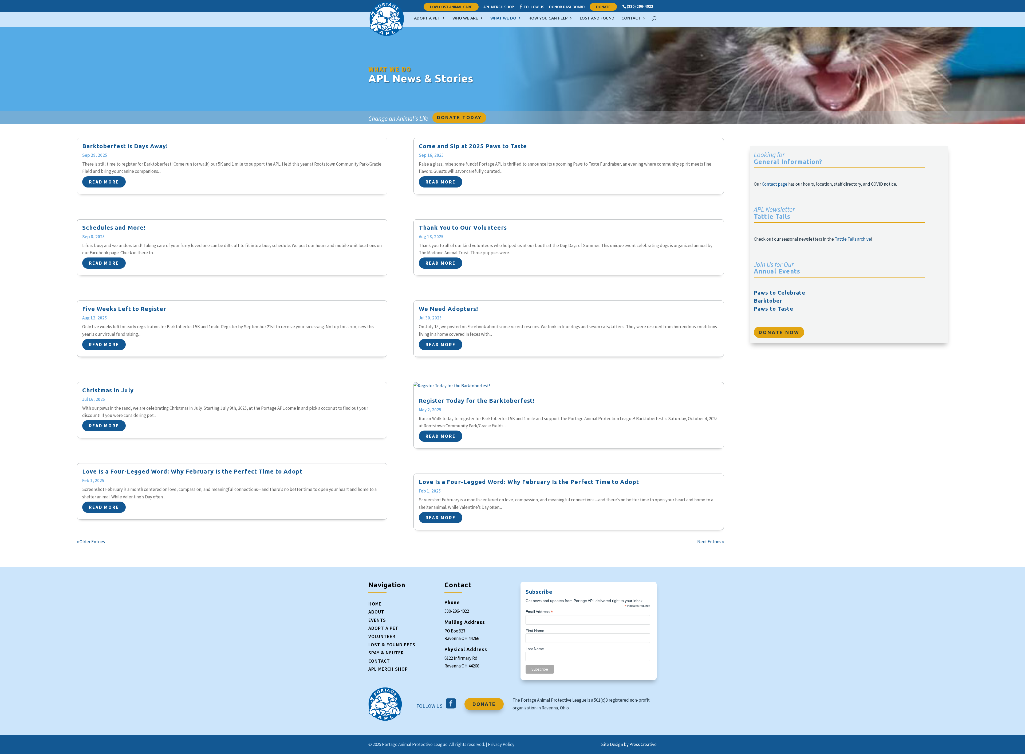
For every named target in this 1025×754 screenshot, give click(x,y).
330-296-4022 (456, 611)
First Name (535, 630)
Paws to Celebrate (779, 293)
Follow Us (531, 7)
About (376, 612)
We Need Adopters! (448, 308)
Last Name (535, 649)
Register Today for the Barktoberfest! (477, 400)
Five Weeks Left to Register (124, 308)
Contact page (774, 184)
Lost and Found (597, 18)
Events (377, 620)
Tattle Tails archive (853, 239)
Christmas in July (108, 390)
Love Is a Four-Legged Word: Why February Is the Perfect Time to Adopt (192, 471)
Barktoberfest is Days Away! (125, 146)
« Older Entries (91, 542)
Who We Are (465, 18)
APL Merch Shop (498, 7)
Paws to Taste (773, 309)
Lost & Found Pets (391, 645)
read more (104, 182)
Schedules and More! (113, 227)
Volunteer (381, 636)
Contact (631, 18)
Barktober (768, 301)
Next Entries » (710, 542)
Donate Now (779, 332)
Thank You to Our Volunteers (463, 227)
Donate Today (459, 117)
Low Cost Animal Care (451, 6)
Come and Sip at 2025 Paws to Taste (473, 146)
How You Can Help (548, 18)
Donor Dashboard (567, 7)
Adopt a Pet (427, 18)
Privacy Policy (501, 744)
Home (374, 604)
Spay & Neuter (386, 653)
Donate (603, 6)
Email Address (539, 611)
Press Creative (643, 744)
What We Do (503, 18)
